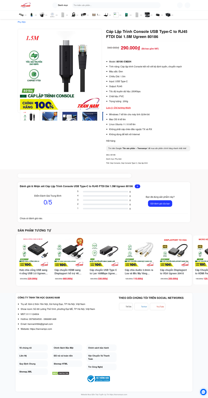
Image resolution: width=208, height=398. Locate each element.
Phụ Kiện (136, 17)
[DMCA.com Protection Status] (60, 373)
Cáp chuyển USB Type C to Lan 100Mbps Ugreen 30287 (103, 271)
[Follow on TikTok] (126, 306)
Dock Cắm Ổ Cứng (158, 17)
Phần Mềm (126, 17)
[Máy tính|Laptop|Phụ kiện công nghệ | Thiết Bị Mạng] (26, 5)
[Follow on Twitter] (141, 306)
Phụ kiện (22, 21)
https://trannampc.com (41, 328)
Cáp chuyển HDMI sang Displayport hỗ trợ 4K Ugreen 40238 (67, 271)
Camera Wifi (43, 17)
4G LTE (106, 17)
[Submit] (158, 5)
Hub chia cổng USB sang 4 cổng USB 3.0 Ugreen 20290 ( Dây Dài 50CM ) (33, 271)
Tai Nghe (73, 17)
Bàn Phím (21, 17)
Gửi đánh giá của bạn (160, 203)
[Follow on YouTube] (157, 306)
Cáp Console (115, 163)
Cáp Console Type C (129, 163)
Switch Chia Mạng (84, 17)
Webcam (149, 17)
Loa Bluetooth (96, 15)
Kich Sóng (116, 17)
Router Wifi (53, 17)
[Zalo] (203, 392)
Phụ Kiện (62, 17)
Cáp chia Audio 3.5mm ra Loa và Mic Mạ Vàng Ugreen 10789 (139, 271)
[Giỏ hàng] (187, 5)
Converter (170, 17)
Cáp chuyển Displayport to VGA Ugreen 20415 (173, 271)
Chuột (32, 17)
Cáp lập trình (143, 163)
